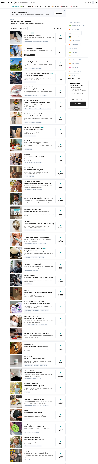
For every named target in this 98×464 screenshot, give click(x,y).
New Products (15, 6)
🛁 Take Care (46, 6)
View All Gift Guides (74, 78)
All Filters (14, 28)
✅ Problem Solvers (25, 6)
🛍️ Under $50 (74, 6)
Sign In (89, 2)
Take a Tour (58, 13)
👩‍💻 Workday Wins (36, 6)
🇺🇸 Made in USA (65, 6)
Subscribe (78, 103)
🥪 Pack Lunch (55, 6)
